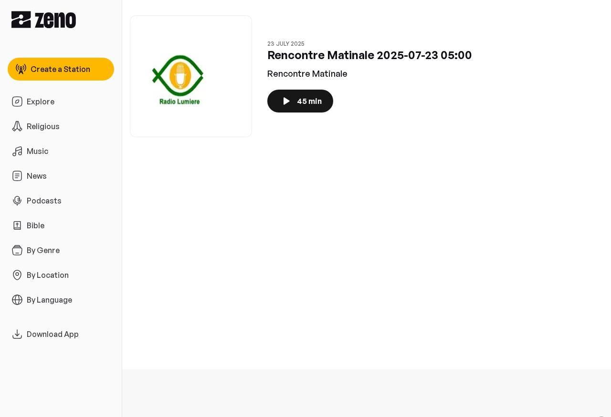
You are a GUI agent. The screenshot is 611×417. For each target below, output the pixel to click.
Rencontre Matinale (307, 73)
